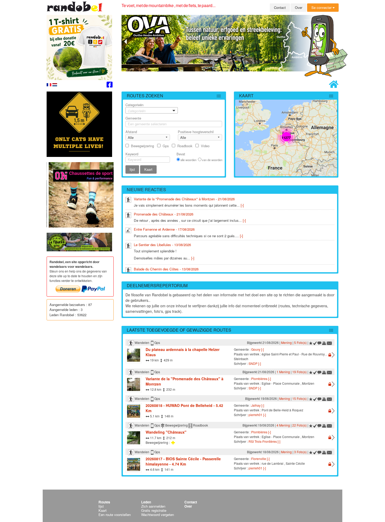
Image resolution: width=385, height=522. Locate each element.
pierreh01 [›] (257, 414)
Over (298, 7)
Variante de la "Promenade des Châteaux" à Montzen (184, 381)
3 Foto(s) (300, 452)
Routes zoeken (145, 96)
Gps (166, 145)
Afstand (131, 131)
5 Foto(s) (300, 342)
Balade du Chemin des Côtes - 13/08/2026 (166, 268)
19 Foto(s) (299, 372)
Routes (104, 502)
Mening (286, 342)
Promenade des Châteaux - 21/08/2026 (163, 214)
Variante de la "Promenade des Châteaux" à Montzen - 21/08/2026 (184, 198)
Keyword (131, 153)
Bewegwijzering (142, 145)
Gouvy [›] (257, 349)
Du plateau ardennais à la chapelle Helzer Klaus (182, 352)
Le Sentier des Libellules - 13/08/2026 (162, 244)
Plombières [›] (261, 378)
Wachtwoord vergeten (157, 514)
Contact (280, 7)
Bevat (181, 153)
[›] (242, 205)
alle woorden (188, 160)
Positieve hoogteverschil (196, 131)
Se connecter (322, 7)
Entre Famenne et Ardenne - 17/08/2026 (164, 229)
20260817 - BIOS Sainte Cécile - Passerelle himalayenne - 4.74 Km (183, 461)
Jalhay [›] (257, 405)
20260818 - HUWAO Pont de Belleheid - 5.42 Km (184, 408)
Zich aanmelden (153, 506)
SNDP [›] (255, 363)
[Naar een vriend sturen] (329, 342)
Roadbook (184, 145)
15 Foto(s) (299, 398)
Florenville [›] (260, 458)
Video (205, 145)
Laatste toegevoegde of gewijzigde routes (179, 330)
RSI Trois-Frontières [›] (264, 441)
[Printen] (324, 342)
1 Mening (283, 372)
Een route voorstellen (114, 514)
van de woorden (212, 160)
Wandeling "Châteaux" (166, 432)
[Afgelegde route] (315, 342)
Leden (146, 502)
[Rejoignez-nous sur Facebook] (110, 85)
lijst (101, 506)
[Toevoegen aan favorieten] (310, 342)
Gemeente (133, 118)
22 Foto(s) (299, 425)
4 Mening (283, 425)
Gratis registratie (153, 510)
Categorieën (135, 107)
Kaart (246, 96)
